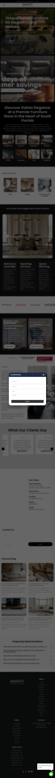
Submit (27, 401)
